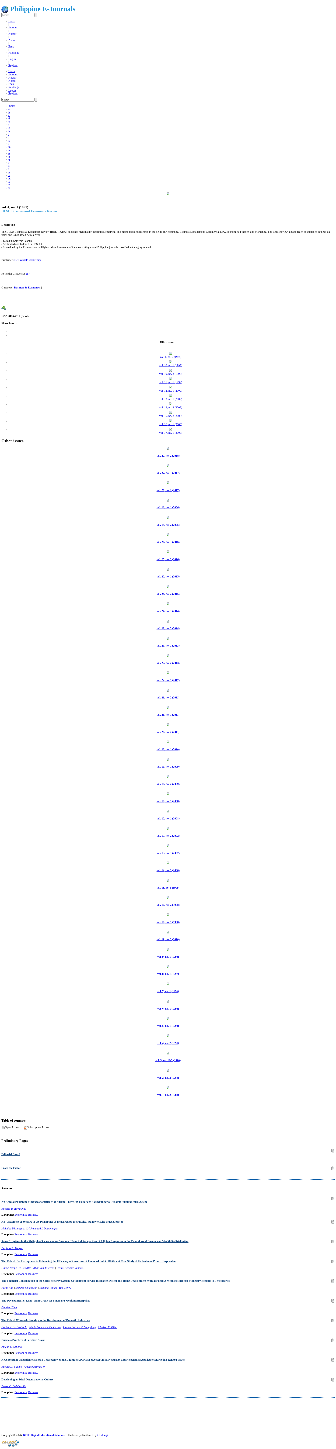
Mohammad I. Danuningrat (42, 1228)
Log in (12, 59)
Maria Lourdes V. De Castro (45, 1327)
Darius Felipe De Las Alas (16, 1267)
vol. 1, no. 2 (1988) (170, 356)
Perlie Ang (7, 1287)
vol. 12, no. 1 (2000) (170, 390)
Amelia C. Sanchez (11, 1346)
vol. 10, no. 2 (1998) (170, 373)
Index (11, 105)
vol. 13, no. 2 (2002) (170, 407)
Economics (21, 1214)
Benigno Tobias (48, 1287)
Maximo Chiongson (26, 1287)
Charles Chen (9, 1307)
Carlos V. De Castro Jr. (14, 1327)
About (11, 40)
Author (12, 33)
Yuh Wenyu (65, 1287)
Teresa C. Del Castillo (13, 1386)
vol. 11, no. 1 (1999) (170, 382)
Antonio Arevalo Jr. (34, 1366)
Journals (13, 27)
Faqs (11, 46)
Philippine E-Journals (41, 9)
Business (33, 1214)
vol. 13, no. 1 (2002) (170, 399)
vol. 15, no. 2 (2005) (170, 415)
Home (11, 21)
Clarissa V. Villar (107, 1327)
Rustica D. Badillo (11, 1366)
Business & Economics (27, 287)
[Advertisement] (106, 1409)
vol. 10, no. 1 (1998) (170, 365)
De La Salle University (27, 259)
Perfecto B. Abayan (12, 1248)
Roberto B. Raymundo (13, 1208)
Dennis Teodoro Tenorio (70, 1267)
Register (13, 65)
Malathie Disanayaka (13, 1228)
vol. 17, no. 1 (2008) (170, 432)
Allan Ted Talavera (43, 1267)
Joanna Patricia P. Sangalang (79, 1327)
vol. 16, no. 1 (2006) (170, 424)
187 (28, 273)
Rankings (13, 52)
